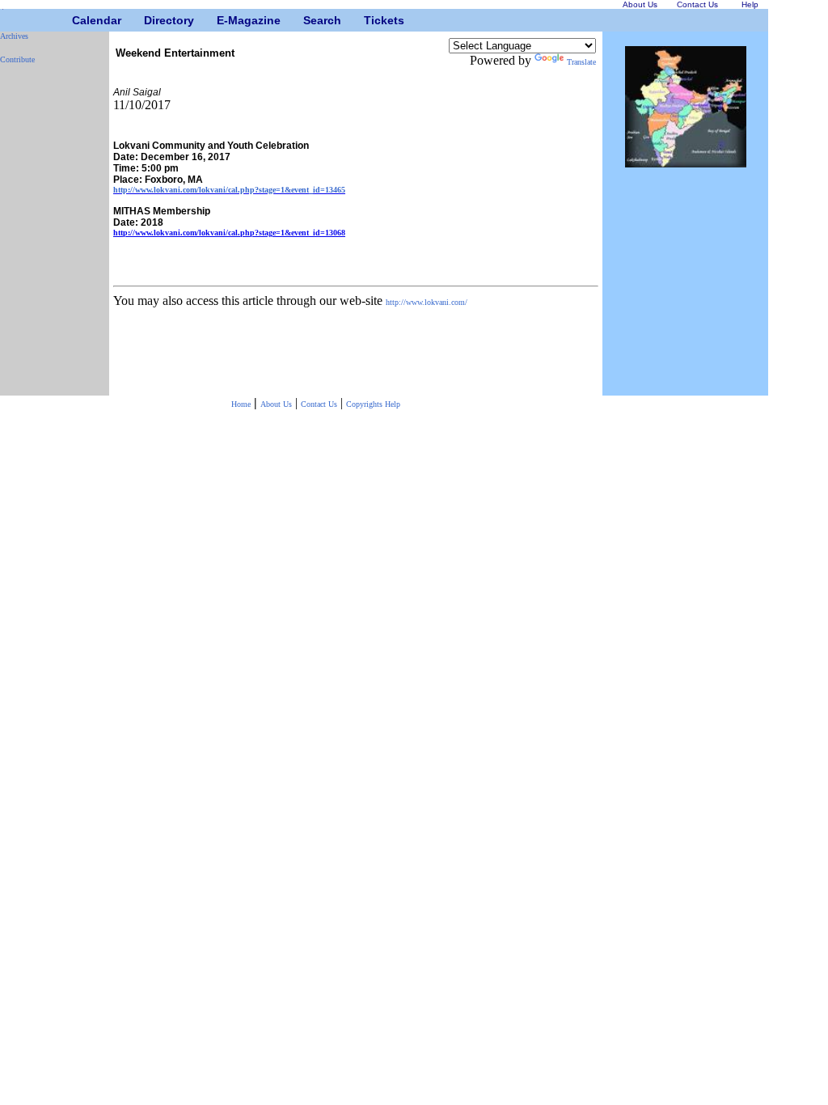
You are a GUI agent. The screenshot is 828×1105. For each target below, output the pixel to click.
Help (392, 404)
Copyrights (365, 404)
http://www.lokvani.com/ (426, 302)
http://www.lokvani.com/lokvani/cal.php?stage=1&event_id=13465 (229, 189)
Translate (581, 61)
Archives (14, 36)
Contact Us (319, 404)
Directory (150, 20)
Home (241, 404)
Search (309, 20)
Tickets (370, 20)
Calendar (78, 20)
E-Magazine (223, 20)
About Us (276, 404)
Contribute (17, 59)
